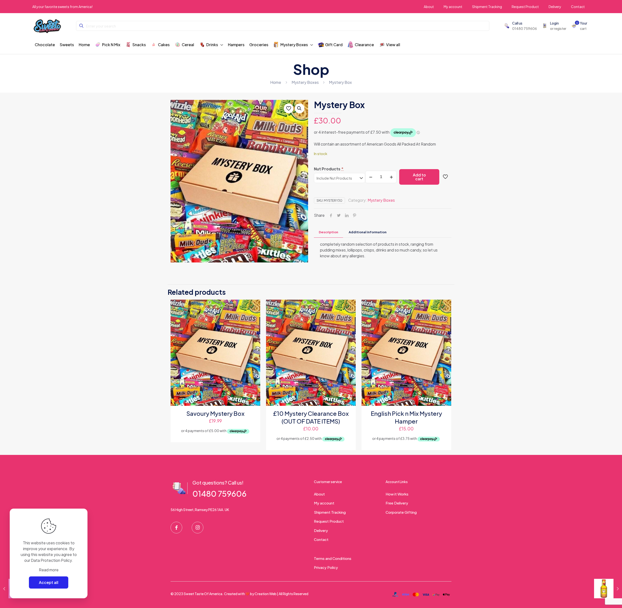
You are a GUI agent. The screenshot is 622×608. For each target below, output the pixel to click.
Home (275, 82)
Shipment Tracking (330, 512)
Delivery (321, 530)
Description (328, 232)
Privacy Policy (326, 567)
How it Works (397, 494)
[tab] (328, 232)
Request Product (329, 521)
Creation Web (265, 593)
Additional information (368, 232)
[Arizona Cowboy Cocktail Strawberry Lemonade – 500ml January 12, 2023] (608, 588)
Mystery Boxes (305, 82)
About (319, 494)
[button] (299, 108)
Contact (321, 539)
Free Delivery (397, 503)
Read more (49, 569)
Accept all (48, 582)
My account (324, 503)
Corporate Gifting (401, 512)
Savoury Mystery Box (215, 413)
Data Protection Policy (51, 560)
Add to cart (419, 176)
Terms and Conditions (332, 558)
